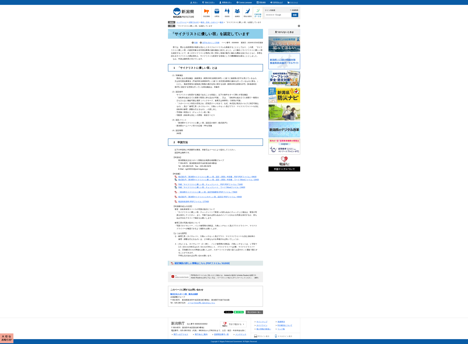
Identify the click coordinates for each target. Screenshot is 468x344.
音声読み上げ (278, 2)
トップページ (181, 22)
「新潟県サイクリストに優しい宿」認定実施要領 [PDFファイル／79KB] (207, 192)
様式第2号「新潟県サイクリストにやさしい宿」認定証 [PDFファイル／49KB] (210, 197)
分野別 (216, 16)
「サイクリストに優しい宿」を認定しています (194, 26)
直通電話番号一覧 (221, 334)
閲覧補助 (262, 2)
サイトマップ (261, 322)
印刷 (196, 43)
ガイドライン (261, 325)
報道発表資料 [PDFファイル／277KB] (193, 201)
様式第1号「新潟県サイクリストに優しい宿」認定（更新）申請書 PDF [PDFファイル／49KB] (217, 177)
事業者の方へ (227, 2)
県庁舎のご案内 (201, 334)
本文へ (195, 2)
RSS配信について (285, 325)
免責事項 (281, 322)
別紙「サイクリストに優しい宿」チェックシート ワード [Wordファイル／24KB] (211, 187)
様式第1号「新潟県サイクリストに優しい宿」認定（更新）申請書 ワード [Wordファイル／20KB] (218, 180)
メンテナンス (240, 334)
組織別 (237, 16)
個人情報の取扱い (263, 329)
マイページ (294, 2)
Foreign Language (245, 2)
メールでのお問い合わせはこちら (201, 303)
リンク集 (281, 329)
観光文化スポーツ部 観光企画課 (184, 294)
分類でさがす (194, 22)
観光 (221, 22)
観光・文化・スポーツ (209, 22)
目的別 (227, 16)
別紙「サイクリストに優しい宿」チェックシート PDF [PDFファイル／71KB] (210, 184)
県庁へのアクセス (181, 334)
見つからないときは (284, 32)
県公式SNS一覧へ (254, 312)
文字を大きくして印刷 (210, 43)
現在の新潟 (248, 16)
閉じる (299, 26)
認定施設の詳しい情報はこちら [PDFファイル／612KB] (202, 263)
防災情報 (206, 16)
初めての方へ (210, 2)
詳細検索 (295, 10)
